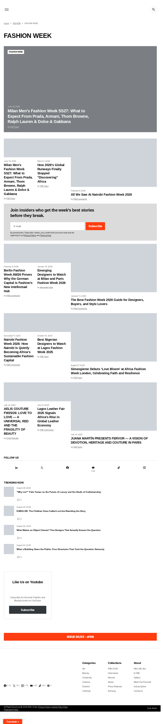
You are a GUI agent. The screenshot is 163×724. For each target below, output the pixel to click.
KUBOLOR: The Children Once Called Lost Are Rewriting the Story (51, 511)
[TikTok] (118, 469)
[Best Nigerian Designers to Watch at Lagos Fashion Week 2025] (54, 322)
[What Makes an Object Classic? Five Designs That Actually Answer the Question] (9, 530)
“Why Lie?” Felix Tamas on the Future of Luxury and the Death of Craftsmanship (59, 492)
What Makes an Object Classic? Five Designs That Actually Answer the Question (59, 530)
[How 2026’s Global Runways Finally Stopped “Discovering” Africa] (54, 148)
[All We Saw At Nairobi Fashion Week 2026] (114, 163)
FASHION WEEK (16, 52)
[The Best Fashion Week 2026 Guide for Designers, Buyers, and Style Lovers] (114, 268)
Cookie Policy (57, 707)
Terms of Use (45, 235)
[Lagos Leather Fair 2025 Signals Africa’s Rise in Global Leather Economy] (54, 391)
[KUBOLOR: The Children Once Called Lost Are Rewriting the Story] (9, 511)
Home (6, 23)
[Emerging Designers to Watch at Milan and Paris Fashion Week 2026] (54, 253)
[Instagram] (144, 469)
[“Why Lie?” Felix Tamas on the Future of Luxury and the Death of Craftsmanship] (9, 492)
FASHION (17, 23)
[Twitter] (42, 469)
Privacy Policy (30, 235)
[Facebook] (67, 469)
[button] (7, 9)
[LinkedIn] (16, 469)
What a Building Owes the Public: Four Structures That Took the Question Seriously (60, 549)
